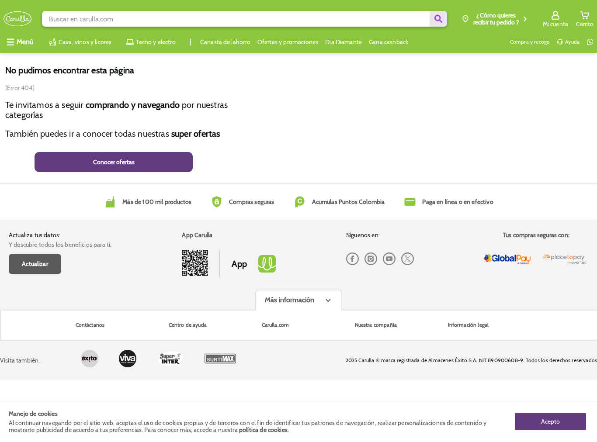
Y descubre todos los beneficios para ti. (60, 244)
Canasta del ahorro (225, 42)
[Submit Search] (438, 19)
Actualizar (35, 264)
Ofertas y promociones (287, 42)
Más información (289, 300)
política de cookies (263, 430)
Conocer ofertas (114, 162)
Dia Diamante (343, 42)
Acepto (550, 421)
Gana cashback (388, 42)
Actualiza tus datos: (34, 234)
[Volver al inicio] (17, 19)
